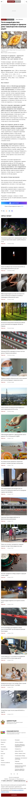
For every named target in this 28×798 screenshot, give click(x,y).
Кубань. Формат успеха (20, 753)
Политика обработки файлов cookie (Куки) (19, 770)
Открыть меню (1, 1)
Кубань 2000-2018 (19, 751)
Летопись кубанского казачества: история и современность (20, 745)
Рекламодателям (19, 763)
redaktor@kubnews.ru (20, 781)
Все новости (3, 740)
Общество (4, 19)
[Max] (12, 211)
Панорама (17, 740)
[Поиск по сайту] (26, 1)
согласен (14, 795)
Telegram (17, 774)
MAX (22, 206)
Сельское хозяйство (5, 762)
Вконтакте (11, 774)
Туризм (2, 760)
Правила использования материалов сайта (20, 766)
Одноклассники (14, 774)
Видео (2, 758)
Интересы (3, 764)
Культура (3, 753)
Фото (2, 755)
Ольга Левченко (19, 19)
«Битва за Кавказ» (19, 742)
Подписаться (15, 203)
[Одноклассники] (6, 211)
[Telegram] (9, 211)
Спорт (2, 751)
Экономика (3, 746)
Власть (2, 744)
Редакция (17, 761)
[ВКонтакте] (4, 211)
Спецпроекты (18, 749)
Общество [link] (3, 243)
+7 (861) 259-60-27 (7, 781)
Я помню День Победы (20, 755)
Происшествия (4, 749)
